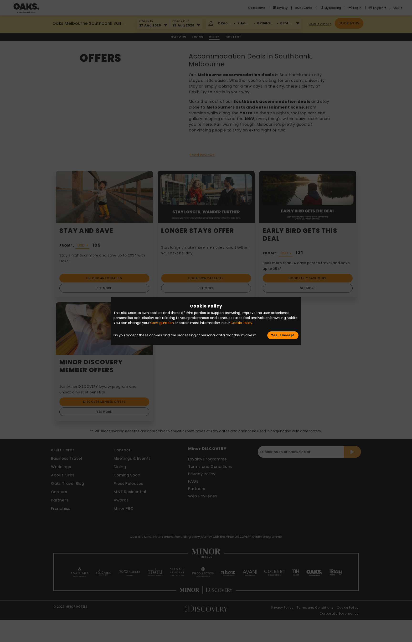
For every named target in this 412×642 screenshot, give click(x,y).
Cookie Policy (241, 322)
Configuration (162, 322)
